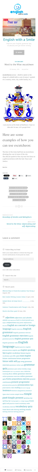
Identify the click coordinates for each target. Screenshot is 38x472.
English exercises (17, 329)
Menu (20, 52)
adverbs (5, 320)
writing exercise (8, 412)
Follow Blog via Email (12, 249)
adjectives (9, 317)
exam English (25, 356)
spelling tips (7, 401)
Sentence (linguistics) (18, 390)
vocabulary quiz (24, 406)
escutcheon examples (18, 194)
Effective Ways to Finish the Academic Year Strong (18, 291)
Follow (7, 265)
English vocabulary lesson (15, 353)
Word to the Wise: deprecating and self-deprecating (21, 224)
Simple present (15, 397)
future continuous (9, 358)
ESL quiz (16, 356)
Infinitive (27, 371)
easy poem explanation (24, 322)
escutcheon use (19, 200)
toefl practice (10, 403)
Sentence (7, 390)
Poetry (8, 379)
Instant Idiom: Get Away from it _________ (16, 301)
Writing (16, 409)
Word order (10, 409)
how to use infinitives (15, 371)
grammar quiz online (15, 369)
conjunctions (11, 322)
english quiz (16, 350)
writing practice (18, 412)
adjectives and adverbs (23, 318)
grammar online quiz (17, 365)
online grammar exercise (22, 374)
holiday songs (26, 369)
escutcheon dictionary (18, 191)
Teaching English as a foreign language (20, 401)
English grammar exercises (15, 335)
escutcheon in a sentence (18, 197)
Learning (5, 374)
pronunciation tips (25, 385)
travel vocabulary (20, 403)
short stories (10, 394)
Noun (10, 374)
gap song (21, 361)
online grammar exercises (11, 376)
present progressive (20, 382)
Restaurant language (25, 387)
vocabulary (19, 61)
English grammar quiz (24, 338)
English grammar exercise (22, 332)
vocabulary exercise (9, 407)
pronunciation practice (10, 385)
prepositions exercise (20, 379)
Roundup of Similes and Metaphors (17, 216)
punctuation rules (8, 388)
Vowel (4, 409)
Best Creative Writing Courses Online (14, 297)
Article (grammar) (12, 320)
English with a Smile (19, 39)
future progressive (23, 358)
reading (17, 388)
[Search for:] (19, 280)
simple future (19, 394)
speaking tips (28, 398)
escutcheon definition (18, 188)
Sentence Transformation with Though (15, 307)
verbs (28, 403)
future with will (10, 361)
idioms (22, 371)
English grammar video (10, 343)
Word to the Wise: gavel (10, 311)
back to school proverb (23, 320)
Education (5, 325)
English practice (20, 347)
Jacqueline (25, 69)
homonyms (6, 371)
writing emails (25, 409)
